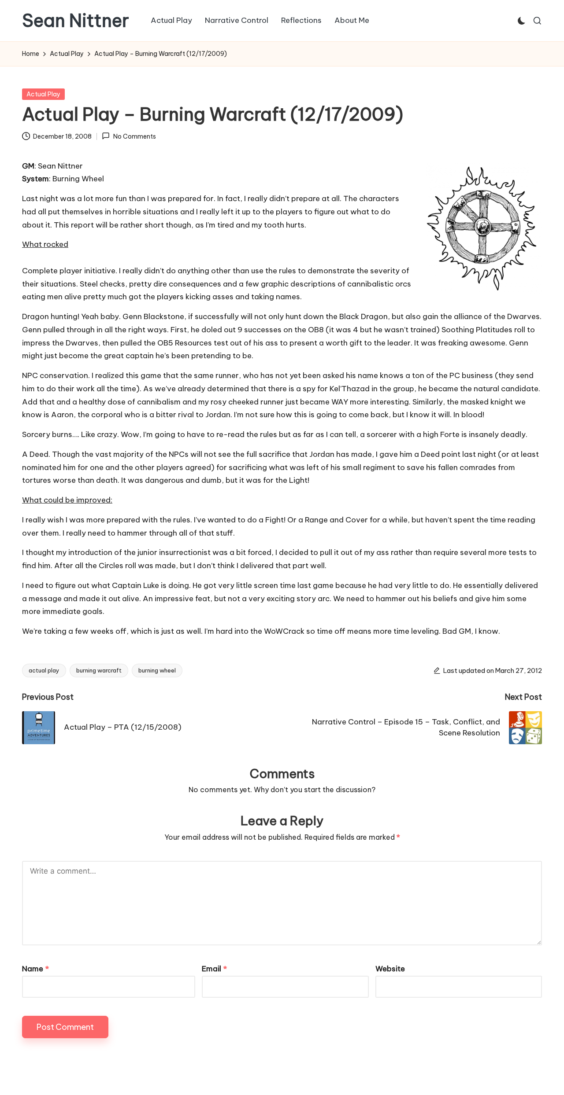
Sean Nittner (75, 20)
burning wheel (157, 670)
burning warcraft (99, 670)
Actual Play (43, 94)
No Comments (134, 136)
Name (35, 969)
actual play (44, 670)
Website (390, 969)
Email (214, 969)
